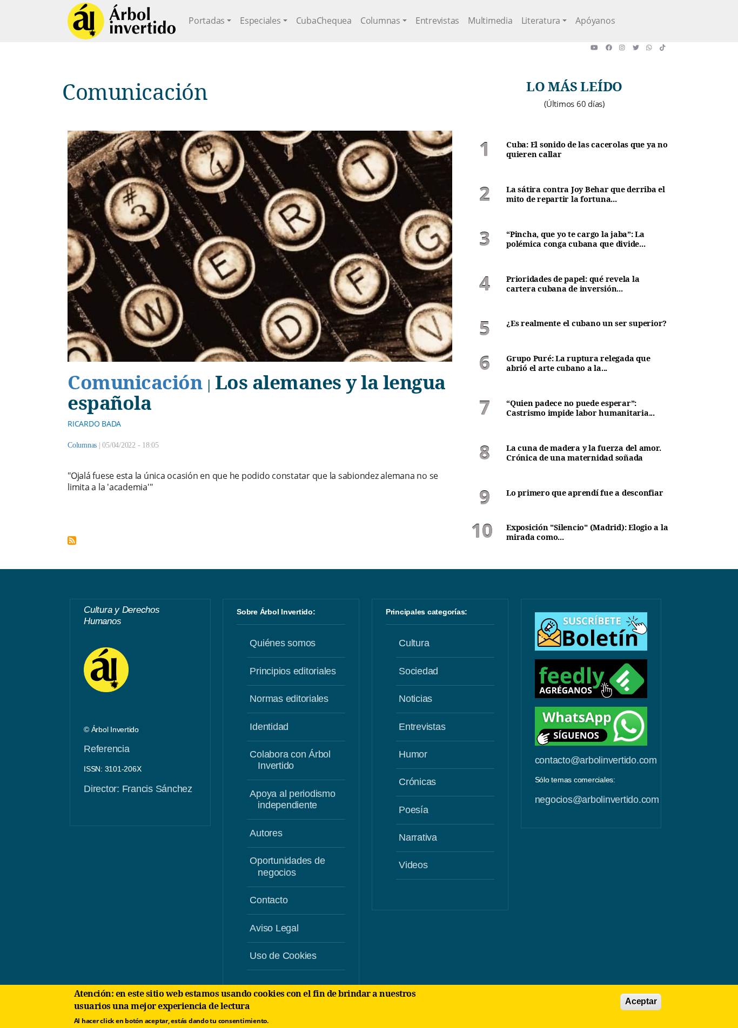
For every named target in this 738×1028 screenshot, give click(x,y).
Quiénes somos (283, 643)
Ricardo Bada (94, 423)
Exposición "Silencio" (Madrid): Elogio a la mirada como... (587, 533)
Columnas (380, 20)
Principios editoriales (293, 671)
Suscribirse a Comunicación (72, 540)
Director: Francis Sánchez (138, 788)
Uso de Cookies (283, 955)
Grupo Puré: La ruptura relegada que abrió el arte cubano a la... (578, 364)
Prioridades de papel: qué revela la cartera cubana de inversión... (572, 284)
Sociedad (418, 671)
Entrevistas (437, 20)
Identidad (269, 726)
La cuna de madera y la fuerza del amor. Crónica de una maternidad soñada (583, 453)
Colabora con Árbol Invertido (290, 760)
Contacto (268, 900)
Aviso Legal (274, 928)
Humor (413, 754)
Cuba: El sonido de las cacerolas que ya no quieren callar (587, 150)
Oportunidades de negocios (287, 866)
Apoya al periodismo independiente (292, 799)
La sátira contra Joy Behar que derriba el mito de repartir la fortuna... (585, 195)
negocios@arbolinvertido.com (597, 799)
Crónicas (417, 781)
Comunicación (135, 382)
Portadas (207, 20)
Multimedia (490, 20)
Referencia (107, 748)
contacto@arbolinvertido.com (596, 760)
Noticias (415, 698)
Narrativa (418, 837)
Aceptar (640, 1001)
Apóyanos (595, 20)
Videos (413, 865)
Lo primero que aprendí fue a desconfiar (584, 493)
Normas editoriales (289, 698)
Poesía (413, 809)
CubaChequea (324, 20)
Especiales (260, 20)
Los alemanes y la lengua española (257, 392)
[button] (598, 47)
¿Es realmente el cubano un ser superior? (586, 323)
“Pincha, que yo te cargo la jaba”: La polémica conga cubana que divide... (575, 239)
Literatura (541, 20)
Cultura (414, 643)
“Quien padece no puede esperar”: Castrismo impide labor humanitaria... (580, 408)
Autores (266, 833)
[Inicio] (122, 21)
